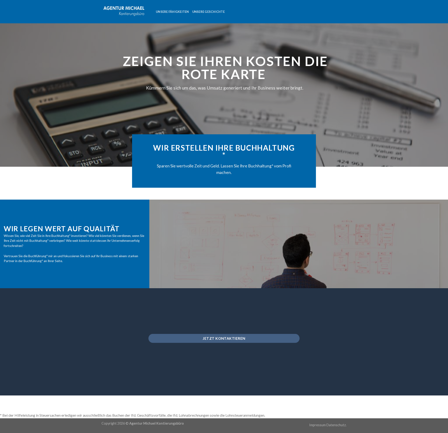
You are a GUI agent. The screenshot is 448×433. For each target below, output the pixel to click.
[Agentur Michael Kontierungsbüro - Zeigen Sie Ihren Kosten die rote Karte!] (125, 11)
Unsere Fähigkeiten (172, 12)
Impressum (317, 425)
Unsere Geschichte (208, 12)
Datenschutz (336, 425)
